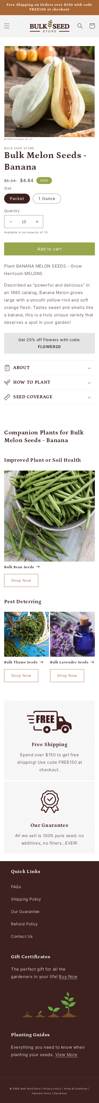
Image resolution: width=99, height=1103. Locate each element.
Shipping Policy (26, 899)
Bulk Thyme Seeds (21, 662)
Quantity (12, 211)
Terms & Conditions (76, 1088)
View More (66, 1054)
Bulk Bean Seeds (19, 567)
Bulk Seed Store (31, 1088)
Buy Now (68, 976)
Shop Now (21, 580)
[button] (7, 26)
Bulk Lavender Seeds (69, 662)
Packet (17, 198)
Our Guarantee (25, 911)
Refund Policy (24, 924)
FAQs (16, 886)
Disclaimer (60, 1093)
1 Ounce (46, 198)
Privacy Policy (52, 1088)
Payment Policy (42, 1093)
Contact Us (22, 936)
